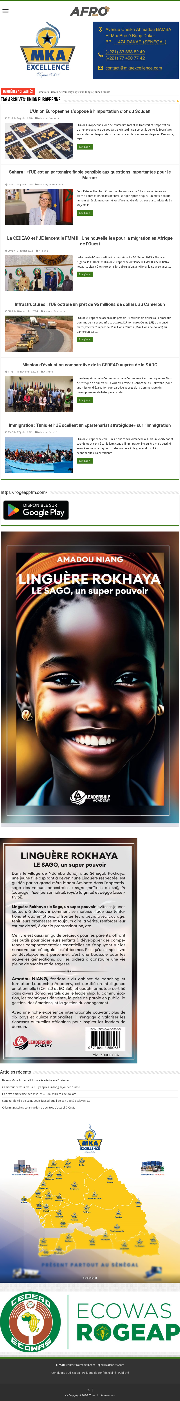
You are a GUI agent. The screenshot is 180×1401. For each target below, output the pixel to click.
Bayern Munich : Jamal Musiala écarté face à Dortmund (36, 1080)
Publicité (123, 1372)
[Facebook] (92, 1390)
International (56, 184)
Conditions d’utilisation (65, 1372)
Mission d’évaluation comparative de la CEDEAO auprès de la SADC (89, 364)
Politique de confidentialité (99, 1372)
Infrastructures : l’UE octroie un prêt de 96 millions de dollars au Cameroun (90, 304)
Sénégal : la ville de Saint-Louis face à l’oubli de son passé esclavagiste (46, 1100)
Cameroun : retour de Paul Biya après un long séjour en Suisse (41, 1087)
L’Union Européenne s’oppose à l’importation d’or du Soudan (90, 111)
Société (53, 432)
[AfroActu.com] (90, 10)
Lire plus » (84, 146)
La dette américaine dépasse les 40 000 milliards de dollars (71, 91)
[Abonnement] (178, 101)
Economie (54, 118)
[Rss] (88, 1390)
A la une (42, 118)
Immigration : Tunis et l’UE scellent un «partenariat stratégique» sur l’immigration (90, 425)
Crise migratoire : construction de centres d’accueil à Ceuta (39, 1107)
